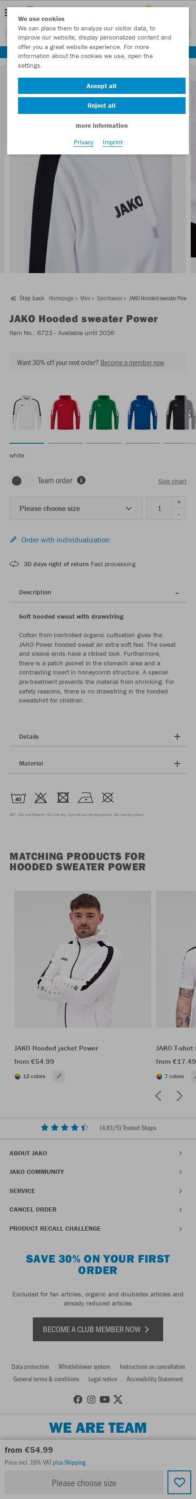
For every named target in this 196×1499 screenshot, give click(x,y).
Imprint (113, 142)
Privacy (84, 142)
